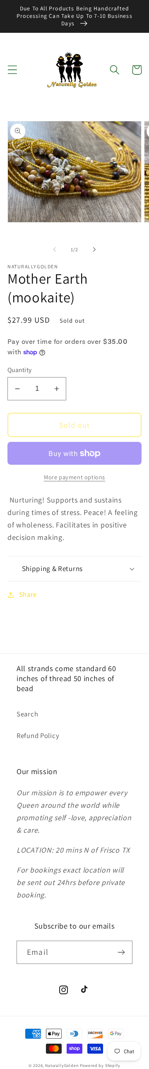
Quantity (19, 369)
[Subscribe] (121, 952)
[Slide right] (94, 249)
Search (27, 713)
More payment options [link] (74, 477)
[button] (13, 70)
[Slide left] (55, 249)
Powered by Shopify (100, 1065)
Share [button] (28, 594)
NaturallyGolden (62, 1065)
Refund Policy (38, 735)
